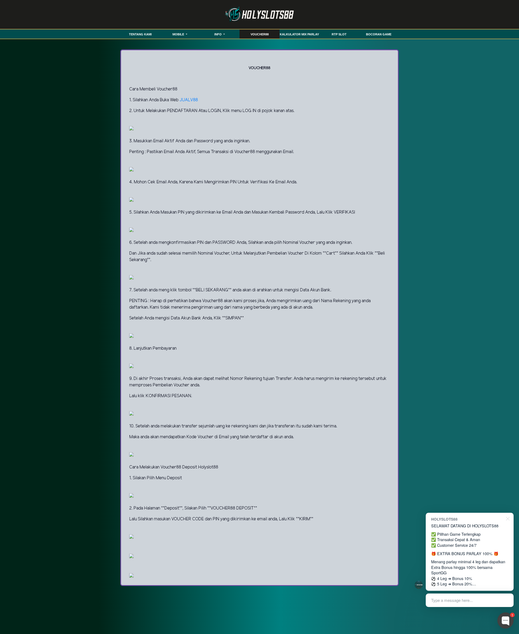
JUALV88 (188, 100)
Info (218, 34)
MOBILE (178, 34)
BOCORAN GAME (378, 34)
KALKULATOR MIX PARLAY (299, 34)
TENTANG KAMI (140, 34)
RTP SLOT (339, 34)
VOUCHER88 (260, 34)
